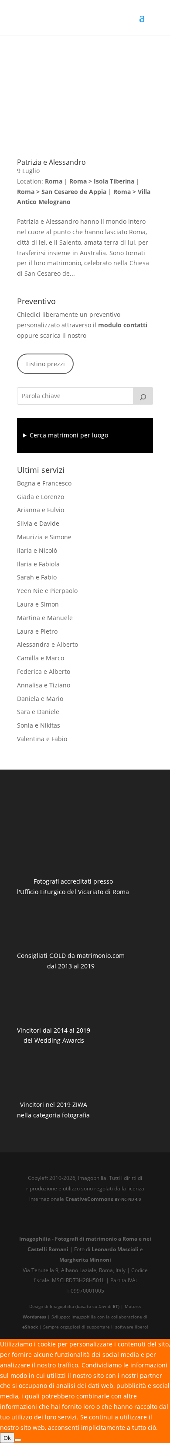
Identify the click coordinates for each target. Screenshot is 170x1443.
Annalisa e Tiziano (43, 685)
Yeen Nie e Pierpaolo (47, 590)
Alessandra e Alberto (47, 644)
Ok (7, 1438)
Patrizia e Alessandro (51, 162)
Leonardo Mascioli (115, 1248)
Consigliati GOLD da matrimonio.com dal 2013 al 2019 (71, 960)
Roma (53, 181)
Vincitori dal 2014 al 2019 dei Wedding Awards (53, 1035)
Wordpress (34, 1317)
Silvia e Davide (38, 523)
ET (115, 1306)
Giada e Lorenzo (40, 497)
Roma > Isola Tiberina (101, 181)
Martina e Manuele (45, 618)
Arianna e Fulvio (40, 510)
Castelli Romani (47, 1248)
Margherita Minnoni (85, 1259)
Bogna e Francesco (44, 483)
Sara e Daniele (38, 712)
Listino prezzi (45, 364)
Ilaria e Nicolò (37, 550)
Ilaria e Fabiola (38, 564)
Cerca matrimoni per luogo (69, 435)
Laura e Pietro (37, 631)
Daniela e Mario (40, 698)
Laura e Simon (38, 604)
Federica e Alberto (43, 671)
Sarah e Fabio (37, 577)
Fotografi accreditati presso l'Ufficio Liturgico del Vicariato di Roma (73, 886)
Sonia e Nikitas (38, 725)
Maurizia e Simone (44, 537)
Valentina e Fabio (42, 739)
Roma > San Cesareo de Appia (61, 191)
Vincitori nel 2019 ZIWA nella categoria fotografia (53, 1109)
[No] (17, 1440)
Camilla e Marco (40, 658)
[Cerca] (143, 396)
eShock (30, 1327)
